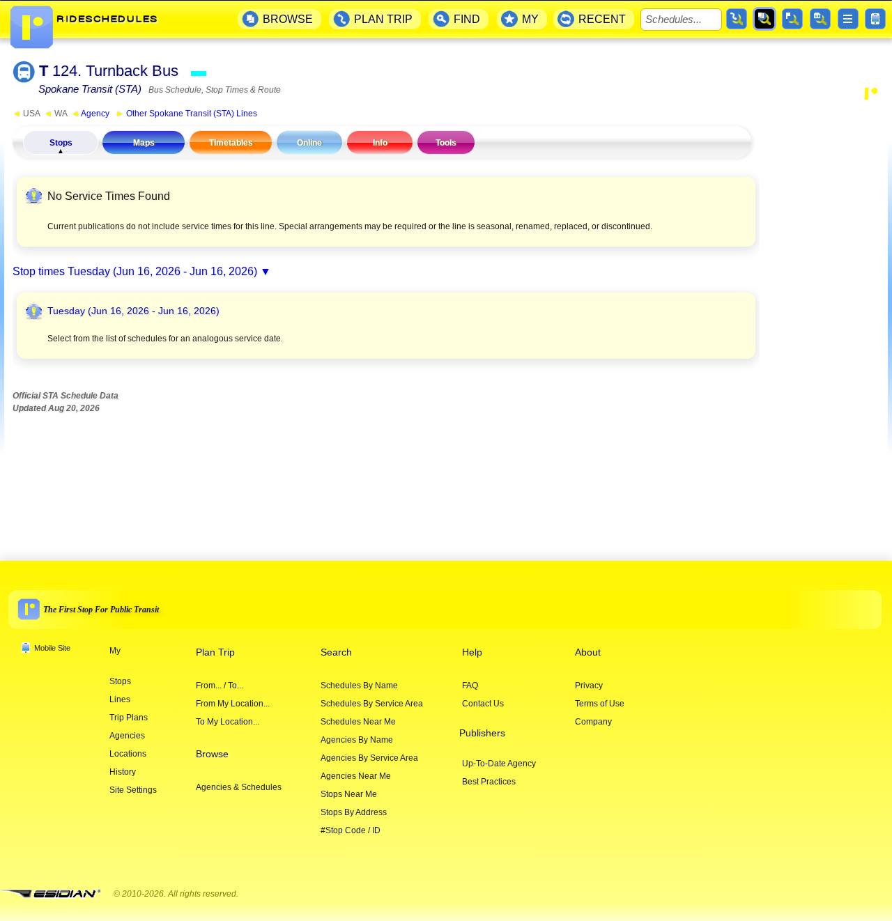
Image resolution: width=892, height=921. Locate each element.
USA (26, 113)
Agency (90, 113)
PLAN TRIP (383, 19)
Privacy (589, 685)
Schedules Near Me (358, 722)
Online (309, 143)
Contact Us (483, 704)
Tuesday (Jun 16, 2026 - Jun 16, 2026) (162, 271)
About (588, 652)
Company (593, 722)
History (122, 772)
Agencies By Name (357, 740)
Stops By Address (354, 812)
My (115, 651)
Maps (144, 143)
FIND (467, 19)
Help (472, 652)
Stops (60, 143)
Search (336, 652)
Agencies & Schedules (239, 787)
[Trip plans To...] (736, 18)
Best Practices (489, 782)
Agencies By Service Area (369, 758)
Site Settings (133, 790)
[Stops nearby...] (792, 18)
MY (530, 19)
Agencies (127, 736)
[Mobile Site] (875, 18)
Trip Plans (128, 717)
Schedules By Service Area (372, 704)
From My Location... (233, 704)
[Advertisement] (823, 316)
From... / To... (219, 685)
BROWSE (288, 19)
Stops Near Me (349, 794)
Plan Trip (215, 652)
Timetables (231, 143)
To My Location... (227, 722)
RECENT (602, 19)
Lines (119, 699)
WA (55, 113)
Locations (127, 754)
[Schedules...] (764, 18)
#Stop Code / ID (350, 830)
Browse (212, 754)
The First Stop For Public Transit (101, 609)
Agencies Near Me (356, 776)
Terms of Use (599, 704)
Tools (446, 143)
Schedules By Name (359, 685)
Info (380, 143)
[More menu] (848, 18)
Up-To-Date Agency (499, 763)
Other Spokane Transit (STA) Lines (186, 113)
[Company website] (56, 894)
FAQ (470, 685)
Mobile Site (52, 648)
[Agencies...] (820, 18)
